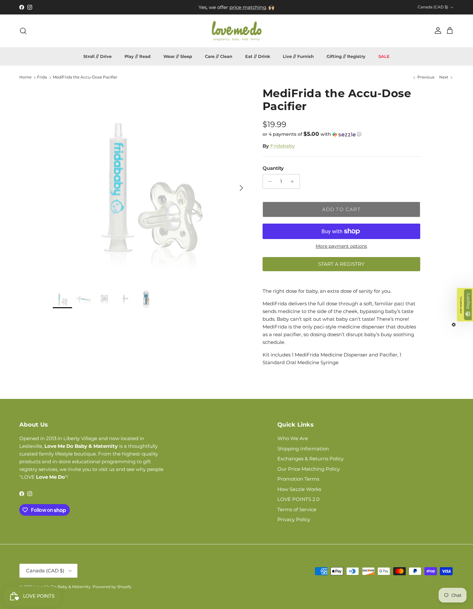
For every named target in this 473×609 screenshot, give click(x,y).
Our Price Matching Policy (308, 469)
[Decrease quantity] (268, 181)
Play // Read (138, 56)
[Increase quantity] (294, 181)
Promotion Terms (298, 479)
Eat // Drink (257, 56)
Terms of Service (296, 509)
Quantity (273, 168)
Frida (42, 77)
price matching (247, 7)
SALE (384, 56)
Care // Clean (218, 56)
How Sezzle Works (299, 489)
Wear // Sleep (177, 56)
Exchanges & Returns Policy (310, 459)
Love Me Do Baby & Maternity (62, 586)
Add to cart (341, 209)
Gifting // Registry (346, 56)
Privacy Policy (293, 519)
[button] (312, 134)
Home (25, 77)
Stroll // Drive (97, 56)
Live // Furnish (298, 56)
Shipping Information (303, 449)
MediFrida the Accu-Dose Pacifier (85, 77)
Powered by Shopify (112, 586)
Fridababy (282, 146)
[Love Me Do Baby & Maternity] (237, 31)
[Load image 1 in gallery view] (150, 184)
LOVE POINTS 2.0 (298, 499)
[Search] (23, 31)
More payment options (341, 246)
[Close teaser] (454, 325)
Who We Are (292, 438)
